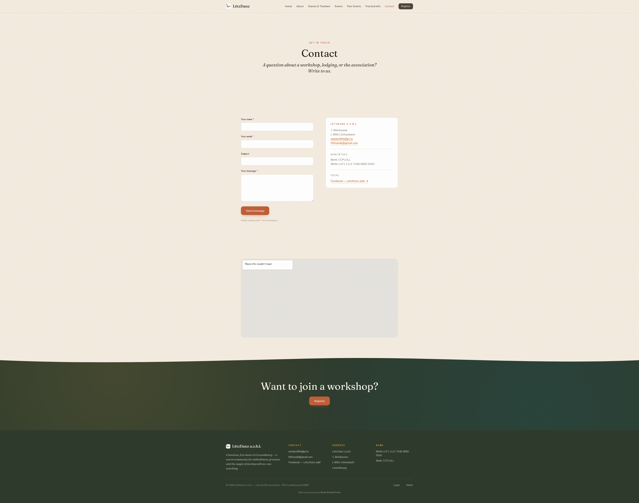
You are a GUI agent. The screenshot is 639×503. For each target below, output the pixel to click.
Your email (247, 136)
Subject (245, 153)
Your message (249, 170)
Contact (389, 6)
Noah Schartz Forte (330, 492)
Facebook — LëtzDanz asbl (349, 180)
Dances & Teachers (319, 6)
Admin (409, 485)
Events (339, 6)
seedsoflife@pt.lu (342, 138)
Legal (397, 485)
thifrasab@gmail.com (344, 143)
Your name (247, 119)
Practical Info (373, 6)
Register (405, 6)
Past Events (354, 6)
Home (288, 6)
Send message (255, 210)
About (300, 6)
